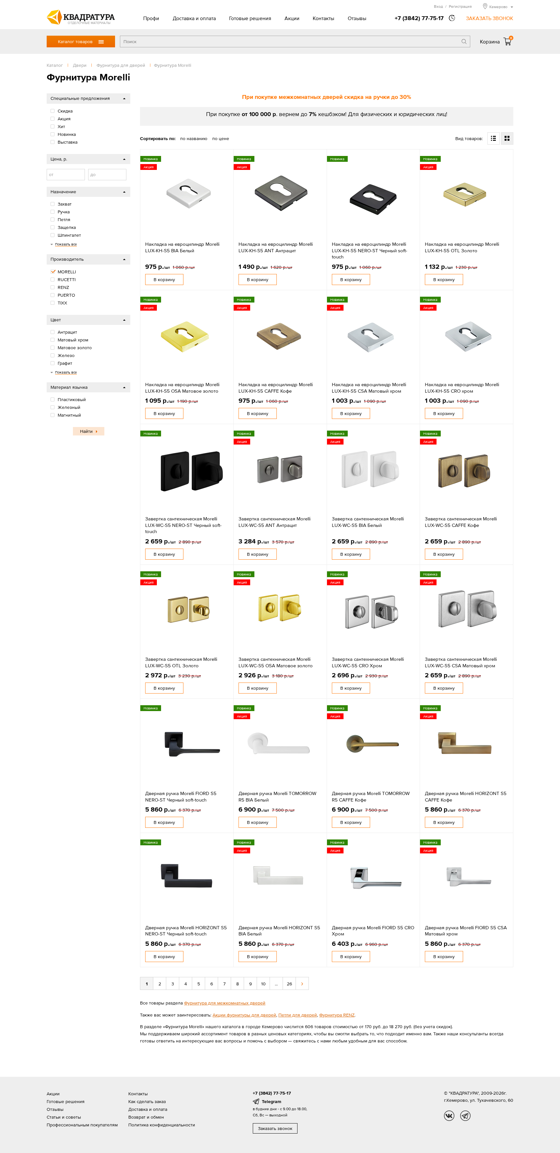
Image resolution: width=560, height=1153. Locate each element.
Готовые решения (250, 18)
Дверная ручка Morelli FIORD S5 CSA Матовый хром (466, 931)
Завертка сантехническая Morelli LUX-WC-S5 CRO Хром (368, 662)
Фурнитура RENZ (337, 1014)
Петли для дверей (297, 1014)
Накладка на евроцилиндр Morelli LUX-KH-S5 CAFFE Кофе (276, 388)
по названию (193, 138)
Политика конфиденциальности (161, 1124)
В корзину (164, 279)
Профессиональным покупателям (82, 1124)
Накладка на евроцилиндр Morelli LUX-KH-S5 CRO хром (462, 388)
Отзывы (357, 18)
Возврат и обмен (146, 1117)
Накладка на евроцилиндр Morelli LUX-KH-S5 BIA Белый (182, 247)
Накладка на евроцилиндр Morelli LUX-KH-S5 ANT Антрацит (276, 247)
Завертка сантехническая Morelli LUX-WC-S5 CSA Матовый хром (461, 662)
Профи (151, 18)
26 (289, 983)
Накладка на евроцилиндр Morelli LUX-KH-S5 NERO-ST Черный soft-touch (369, 250)
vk (449, 1116)
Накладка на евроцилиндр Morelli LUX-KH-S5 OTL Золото (462, 247)
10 (263, 983)
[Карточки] (507, 138)
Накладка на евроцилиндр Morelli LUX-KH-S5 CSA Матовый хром (369, 388)
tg (465, 1116)
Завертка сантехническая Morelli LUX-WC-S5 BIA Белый (368, 522)
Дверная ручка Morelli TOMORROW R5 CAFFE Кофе (371, 796)
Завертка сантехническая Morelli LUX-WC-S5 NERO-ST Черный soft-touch (183, 525)
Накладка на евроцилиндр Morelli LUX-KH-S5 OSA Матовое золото (182, 388)
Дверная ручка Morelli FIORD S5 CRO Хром (373, 931)
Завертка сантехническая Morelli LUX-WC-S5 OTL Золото (181, 662)
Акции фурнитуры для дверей (244, 1014)
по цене (220, 138)
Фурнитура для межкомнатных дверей (224, 1002)
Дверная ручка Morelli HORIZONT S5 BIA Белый (279, 931)
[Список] (493, 138)
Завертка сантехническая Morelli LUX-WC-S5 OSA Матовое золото (276, 662)
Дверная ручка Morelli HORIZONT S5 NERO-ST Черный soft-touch (186, 931)
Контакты (323, 18)
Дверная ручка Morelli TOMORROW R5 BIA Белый (277, 796)
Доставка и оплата (194, 18)
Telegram (271, 1101)
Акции (292, 18)
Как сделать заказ (147, 1101)
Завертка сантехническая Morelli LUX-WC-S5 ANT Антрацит (274, 522)
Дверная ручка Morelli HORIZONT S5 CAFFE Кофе (466, 796)
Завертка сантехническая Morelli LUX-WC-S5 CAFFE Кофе (461, 522)
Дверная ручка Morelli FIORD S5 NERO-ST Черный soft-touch (180, 796)
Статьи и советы (64, 1117)
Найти (86, 431)
